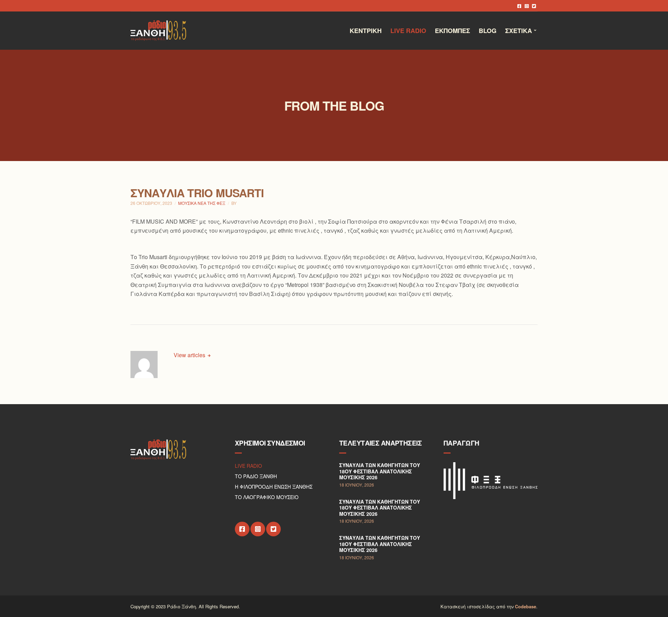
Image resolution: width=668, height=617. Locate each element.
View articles (190, 355)
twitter (534, 5)
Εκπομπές (452, 30)
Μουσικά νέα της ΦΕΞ (201, 203)
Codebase (525, 606)
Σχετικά (518, 30)
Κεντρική (366, 30)
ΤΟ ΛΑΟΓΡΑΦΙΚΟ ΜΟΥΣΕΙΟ (267, 497)
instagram (526, 5)
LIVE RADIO (248, 465)
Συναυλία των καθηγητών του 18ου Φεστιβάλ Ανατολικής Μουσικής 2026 (379, 471)
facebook (519, 5)
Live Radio (408, 30)
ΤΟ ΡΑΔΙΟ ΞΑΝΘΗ (256, 476)
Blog (487, 30)
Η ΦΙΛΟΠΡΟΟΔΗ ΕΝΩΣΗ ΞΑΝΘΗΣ (273, 486)
